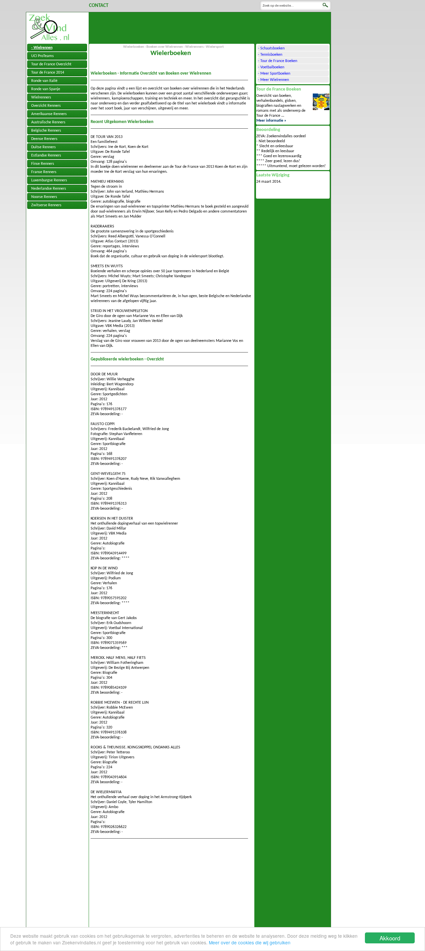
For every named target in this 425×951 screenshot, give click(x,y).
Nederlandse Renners (48, 189)
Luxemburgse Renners (49, 180)
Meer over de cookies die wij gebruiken (250, 942)
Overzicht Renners (46, 106)
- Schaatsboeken (271, 48)
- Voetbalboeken (271, 67)
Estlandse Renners (46, 156)
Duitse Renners (43, 147)
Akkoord (390, 938)
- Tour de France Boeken (277, 61)
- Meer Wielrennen (273, 80)
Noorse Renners (44, 197)
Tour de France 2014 (47, 73)
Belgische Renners (46, 131)
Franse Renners (43, 172)
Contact (98, 5)
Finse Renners (42, 164)
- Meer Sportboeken (274, 74)
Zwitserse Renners (46, 205)
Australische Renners (48, 122)
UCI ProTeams (42, 56)
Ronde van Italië (44, 81)
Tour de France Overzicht (51, 64)
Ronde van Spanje (45, 89)
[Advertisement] (210, 27)
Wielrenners (41, 97)
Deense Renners (44, 139)
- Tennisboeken (270, 55)
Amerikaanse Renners (49, 114)
